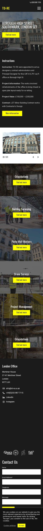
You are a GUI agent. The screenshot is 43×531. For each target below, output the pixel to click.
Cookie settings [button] (10, 525)
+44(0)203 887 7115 (14, 393)
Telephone (5, 487)
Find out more (11, 34)
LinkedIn (9, 397)
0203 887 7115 (36, 2)
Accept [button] (21, 525)
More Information (12, 113)
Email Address (7, 477)
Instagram (10, 402)
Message (5, 497)
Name (4, 467)
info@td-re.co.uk (13, 388)
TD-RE (6, 8)
